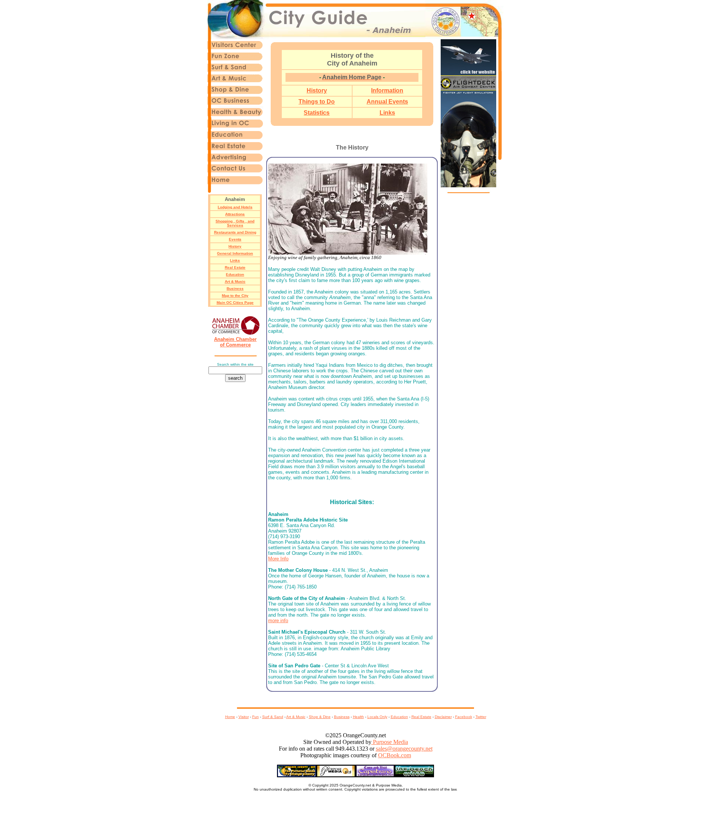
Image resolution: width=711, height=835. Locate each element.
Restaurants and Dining (235, 232)
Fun (255, 717)
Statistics (317, 113)
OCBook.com (394, 755)
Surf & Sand (272, 717)
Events (235, 239)
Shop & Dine (320, 717)
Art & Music (235, 281)
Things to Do (316, 101)
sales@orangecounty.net (404, 748)
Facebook (463, 717)
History (234, 246)
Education (235, 274)
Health (358, 717)
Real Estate (235, 267)
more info (278, 620)
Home (230, 717)
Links (235, 260)
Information (387, 90)
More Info (278, 558)
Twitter (480, 717)
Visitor (243, 717)
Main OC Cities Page (235, 303)
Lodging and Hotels (235, 207)
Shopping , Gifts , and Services (235, 223)
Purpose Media (389, 742)
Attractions (235, 214)
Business (235, 288)
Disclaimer (443, 717)
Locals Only (377, 717)
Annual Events (387, 101)
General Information (235, 253)
